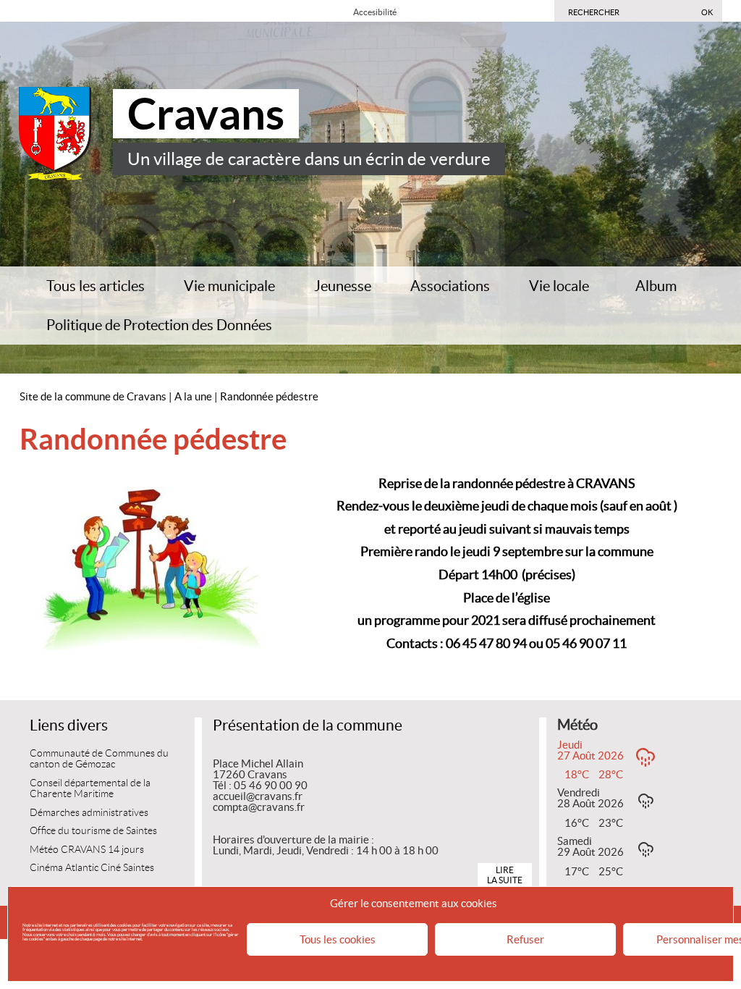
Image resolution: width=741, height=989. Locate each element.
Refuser (525, 939)
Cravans (205, 113)
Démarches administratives (89, 812)
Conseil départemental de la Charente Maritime (90, 789)
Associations (450, 286)
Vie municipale (229, 286)
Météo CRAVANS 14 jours (87, 849)
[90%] (417, 11)
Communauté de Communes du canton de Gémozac (99, 759)
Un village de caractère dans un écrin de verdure (309, 159)
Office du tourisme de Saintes (93, 830)
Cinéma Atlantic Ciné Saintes (92, 867)
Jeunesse (342, 286)
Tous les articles (95, 286)
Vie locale (559, 286)
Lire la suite (504, 875)
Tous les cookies (338, 939)
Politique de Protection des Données (159, 325)
